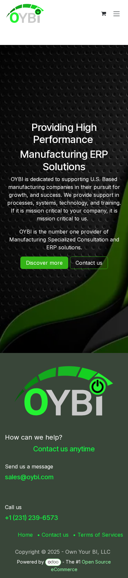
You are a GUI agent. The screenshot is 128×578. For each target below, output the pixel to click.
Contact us (55, 534)
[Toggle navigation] (116, 13)
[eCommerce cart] (103, 13)
